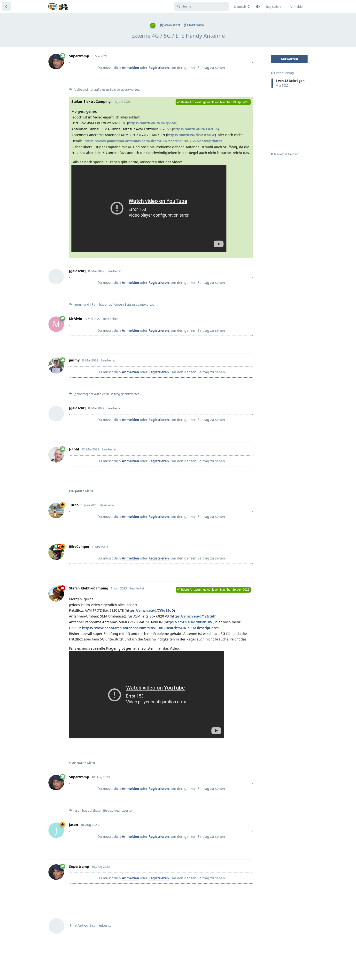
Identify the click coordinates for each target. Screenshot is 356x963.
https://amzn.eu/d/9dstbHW (191, 134)
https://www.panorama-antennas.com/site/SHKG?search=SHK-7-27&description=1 (153, 141)
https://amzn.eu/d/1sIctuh (195, 129)
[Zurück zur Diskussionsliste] (6, 6)
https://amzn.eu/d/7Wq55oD (152, 123)
